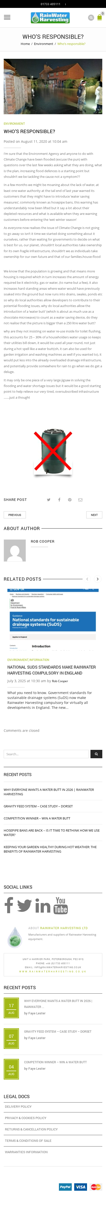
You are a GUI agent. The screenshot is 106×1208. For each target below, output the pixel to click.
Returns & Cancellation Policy (31, 1129)
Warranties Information (26, 1152)
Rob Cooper (60, 681)
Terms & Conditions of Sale (28, 1141)
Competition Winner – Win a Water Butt (37, 818)
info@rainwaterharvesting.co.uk (57, 967)
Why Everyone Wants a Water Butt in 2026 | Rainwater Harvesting (49, 791)
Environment (43, 43)
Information (39, 660)
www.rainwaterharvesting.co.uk (53, 971)
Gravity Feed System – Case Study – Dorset (38, 806)
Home (25, 43)
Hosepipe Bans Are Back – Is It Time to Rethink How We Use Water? (52, 832)
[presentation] (87, 579)
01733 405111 (50, 4)
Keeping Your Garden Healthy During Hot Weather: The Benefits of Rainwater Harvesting (50, 849)
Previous (14, 515)
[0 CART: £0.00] (101, 19)
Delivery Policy (18, 1106)
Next (94, 515)
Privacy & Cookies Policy (25, 1118)
